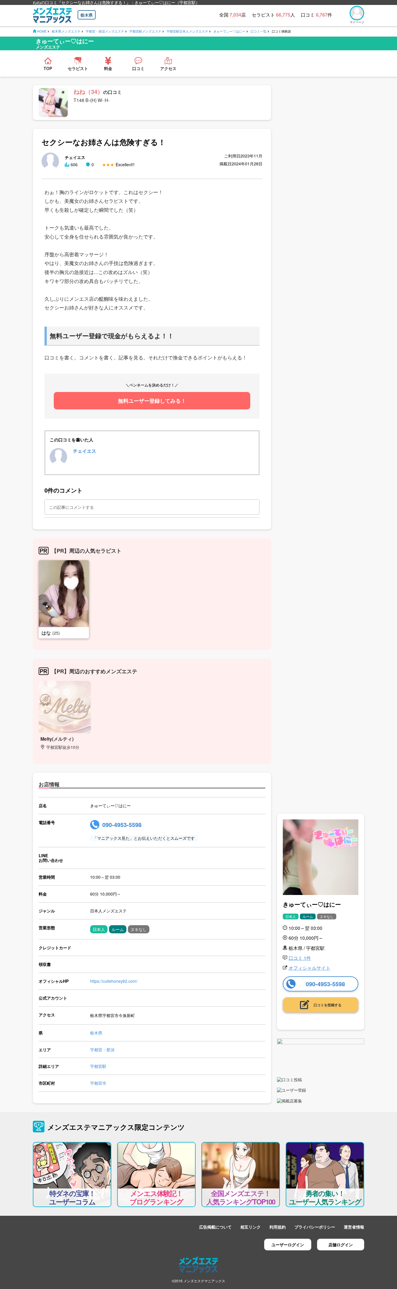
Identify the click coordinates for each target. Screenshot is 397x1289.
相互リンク (250, 1227)
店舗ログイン (340, 1244)
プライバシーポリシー (314, 1227)
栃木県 (87, 15)
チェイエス (84, 450)
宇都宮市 (98, 1083)
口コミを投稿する (327, 1004)
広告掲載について (215, 1227)
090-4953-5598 (122, 824)
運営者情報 (354, 1227)
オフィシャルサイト (309, 967)
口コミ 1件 (300, 958)
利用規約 (277, 1227)
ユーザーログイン (287, 1244)
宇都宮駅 (98, 1066)
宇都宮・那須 (102, 1049)
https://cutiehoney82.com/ (113, 981)
